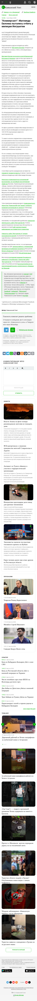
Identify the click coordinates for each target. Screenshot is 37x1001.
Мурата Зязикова (7, 251)
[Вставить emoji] (22, 368)
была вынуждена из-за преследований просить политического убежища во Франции (18, 266)
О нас (3, 967)
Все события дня (29, 709)
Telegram (23, 282)
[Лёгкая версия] (10, 2)
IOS (31, 274)
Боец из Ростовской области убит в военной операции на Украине (15, 671)
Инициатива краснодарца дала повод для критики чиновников (18, 503)
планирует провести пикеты (11, 173)
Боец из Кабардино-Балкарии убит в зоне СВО (17, 663)
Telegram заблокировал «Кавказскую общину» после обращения (16, 912)
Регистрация (18, 388)
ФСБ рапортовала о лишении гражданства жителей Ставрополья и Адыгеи (18, 448)
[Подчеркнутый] (13, 368)
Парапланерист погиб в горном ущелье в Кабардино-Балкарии (17, 704)
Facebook (7, 291)
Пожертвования (30, 967)
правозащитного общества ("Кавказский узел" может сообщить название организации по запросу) (18, 205)
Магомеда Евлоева (18, 47)
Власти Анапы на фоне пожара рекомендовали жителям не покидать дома (18, 423)
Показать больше (18, 949)
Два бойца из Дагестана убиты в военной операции (17, 689)
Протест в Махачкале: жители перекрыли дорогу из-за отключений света (17, 844)
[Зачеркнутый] (17, 368)
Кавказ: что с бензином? (12, 12)
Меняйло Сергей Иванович (14, 624)
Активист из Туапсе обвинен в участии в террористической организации (15, 468)
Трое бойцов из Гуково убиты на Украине (18, 697)
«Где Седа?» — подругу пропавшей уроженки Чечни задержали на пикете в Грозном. (17, 811)
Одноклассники (10, 293)
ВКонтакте (22, 291)
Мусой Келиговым (25, 253)
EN (6, 2)
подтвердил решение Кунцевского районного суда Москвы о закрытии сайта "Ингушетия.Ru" (16, 260)
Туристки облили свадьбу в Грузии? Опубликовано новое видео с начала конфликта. (16, 880)
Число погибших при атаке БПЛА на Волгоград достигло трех (16, 680)
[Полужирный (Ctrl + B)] (5, 368)
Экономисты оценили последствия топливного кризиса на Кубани (17, 543)
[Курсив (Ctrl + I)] (9, 368)
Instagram (14, 291)
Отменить (18, 393)
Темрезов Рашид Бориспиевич (15, 600)
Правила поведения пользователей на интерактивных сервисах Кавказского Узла (18, 988)
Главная (4, 15)
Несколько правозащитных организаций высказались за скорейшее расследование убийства (16, 182)
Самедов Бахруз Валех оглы (14, 649)
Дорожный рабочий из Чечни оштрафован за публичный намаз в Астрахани (18, 738)
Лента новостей (13, 15)
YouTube (25, 295)
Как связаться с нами (15, 967)
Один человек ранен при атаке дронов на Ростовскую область (18, 561)
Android (26, 274)
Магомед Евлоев (7, 56)
